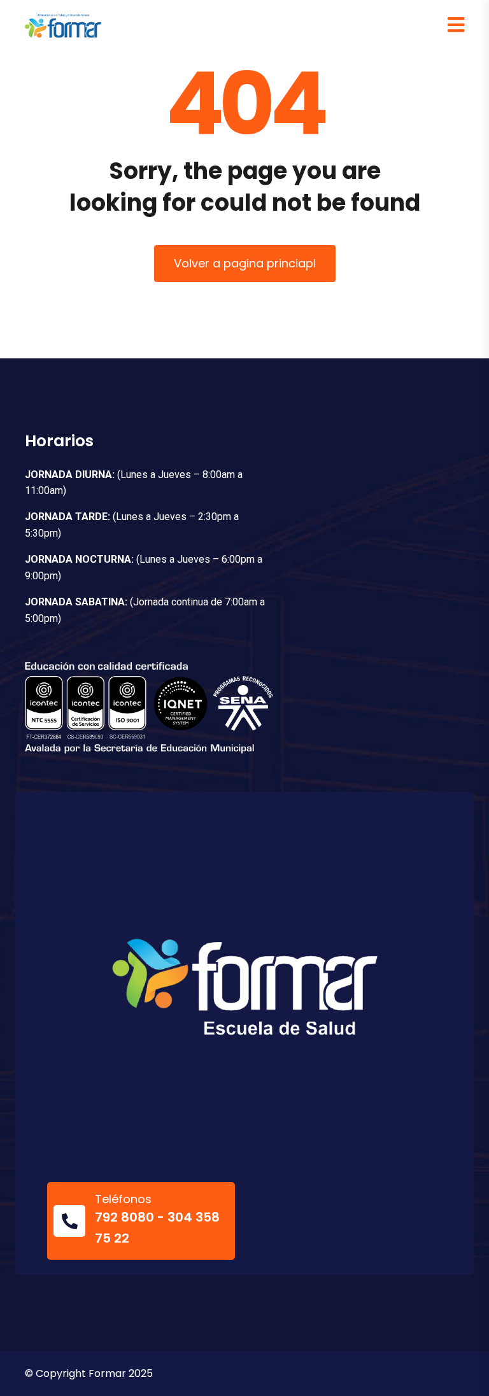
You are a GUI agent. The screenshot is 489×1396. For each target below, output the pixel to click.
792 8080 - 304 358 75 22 (157, 1227)
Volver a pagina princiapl (245, 263)
